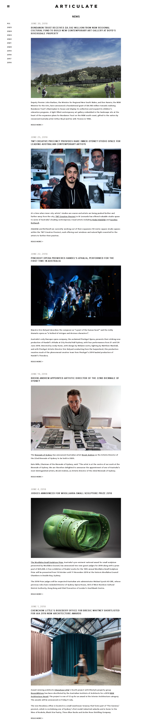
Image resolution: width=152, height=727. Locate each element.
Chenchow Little (62, 690)
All (8, 23)
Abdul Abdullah (99, 220)
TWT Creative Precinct (66, 216)
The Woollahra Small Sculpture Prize (47, 562)
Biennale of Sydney (43, 455)
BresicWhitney (37, 693)
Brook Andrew (88, 455)
